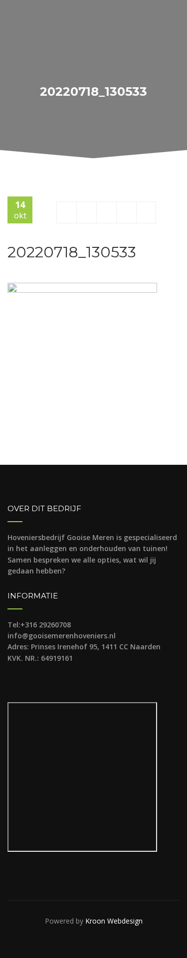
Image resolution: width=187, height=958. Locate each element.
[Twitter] (86, 212)
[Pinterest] (126, 212)
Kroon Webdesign (114, 921)
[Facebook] (66, 212)
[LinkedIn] (146, 212)
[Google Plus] (106, 212)
